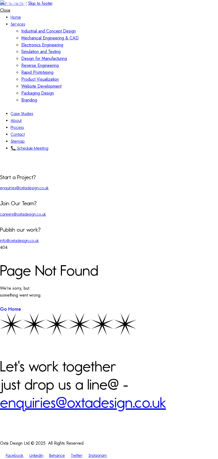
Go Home (10, 309)
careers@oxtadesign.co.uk (23, 214)
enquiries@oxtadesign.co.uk (24, 187)
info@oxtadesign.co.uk (19, 240)
